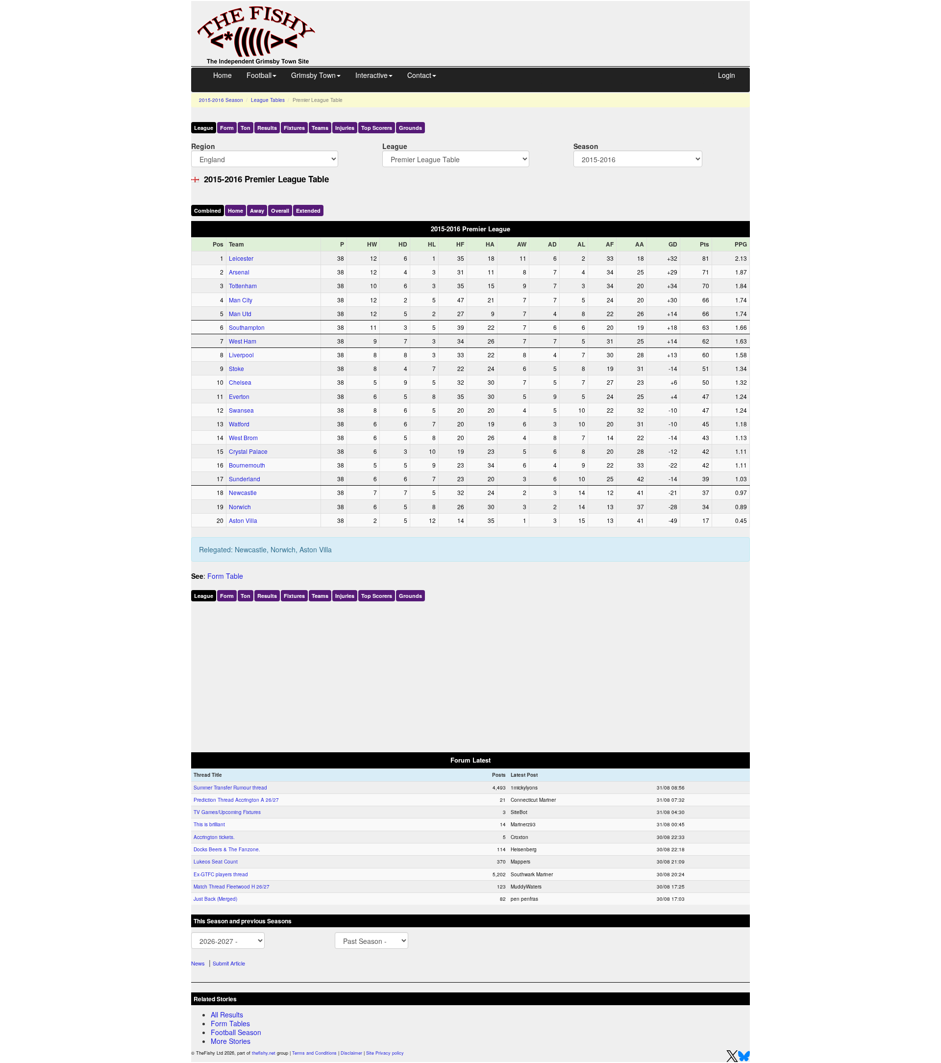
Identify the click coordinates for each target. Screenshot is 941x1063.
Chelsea (240, 382)
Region (203, 145)
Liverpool (241, 354)
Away (257, 210)
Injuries (344, 127)
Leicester (241, 258)
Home (222, 75)
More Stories (230, 1041)
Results (267, 127)
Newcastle (243, 492)
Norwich (240, 506)
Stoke (236, 368)
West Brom (243, 437)
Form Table (225, 576)
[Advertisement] (541, 23)
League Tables (268, 100)
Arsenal (239, 272)
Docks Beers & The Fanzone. (227, 849)
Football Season (236, 1032)
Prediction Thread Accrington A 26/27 (236, 799)
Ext (308, 210)
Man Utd (240, 313)
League (203, 127)
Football (259, 75)
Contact (419, 75)
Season (585, 145)
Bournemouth (247, 465)
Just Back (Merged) (215, 898)
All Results (227, 1014)
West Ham (242, 341)
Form (227, 127)
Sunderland (244, 478)
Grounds (410, 127)
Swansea (241, 410)
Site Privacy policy (385, 1053)
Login (726, 75)
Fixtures (294, 127)
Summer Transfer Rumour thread (230, 787)
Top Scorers (376, 127)
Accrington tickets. (214, 837)
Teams (320, 127)
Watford (239, 424)
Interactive (371, 75)
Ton (245, 127)
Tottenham (243, 285)
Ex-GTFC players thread (221, 874)
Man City (240, 300)
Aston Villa (243, 520)
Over (280, 210)
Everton (239, 396)
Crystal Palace (248, 451)
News (198, 963)
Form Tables (230, 1023)
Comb (207, 210)
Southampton (247, 327)
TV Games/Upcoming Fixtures (227, 812)
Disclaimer (351, 1053)
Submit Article (229, 963)
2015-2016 (221, 100)
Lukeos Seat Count (216, 861)
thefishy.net (263, 1053)
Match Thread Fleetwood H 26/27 (232, 886)
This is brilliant (209, 824)
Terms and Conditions (314, 1053)
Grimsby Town (313, 75)
